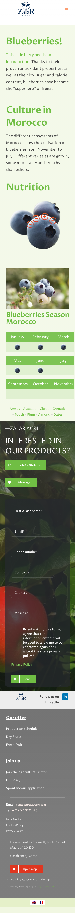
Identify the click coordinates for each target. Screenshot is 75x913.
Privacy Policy (21, 664)
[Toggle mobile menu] (67, 8)
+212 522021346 (24, 810)
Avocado (30, 409)
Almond (44, 414)
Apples (15, 409)
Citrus (44, 409)
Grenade (59, 409)
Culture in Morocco (28, 116)
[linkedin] (65, 696)
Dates (58, 414)
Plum (31, 414)
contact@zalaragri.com (31, 805)
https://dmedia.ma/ (46, 887)
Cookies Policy (14, 825)
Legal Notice (13, 819)
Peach (19, 414)
